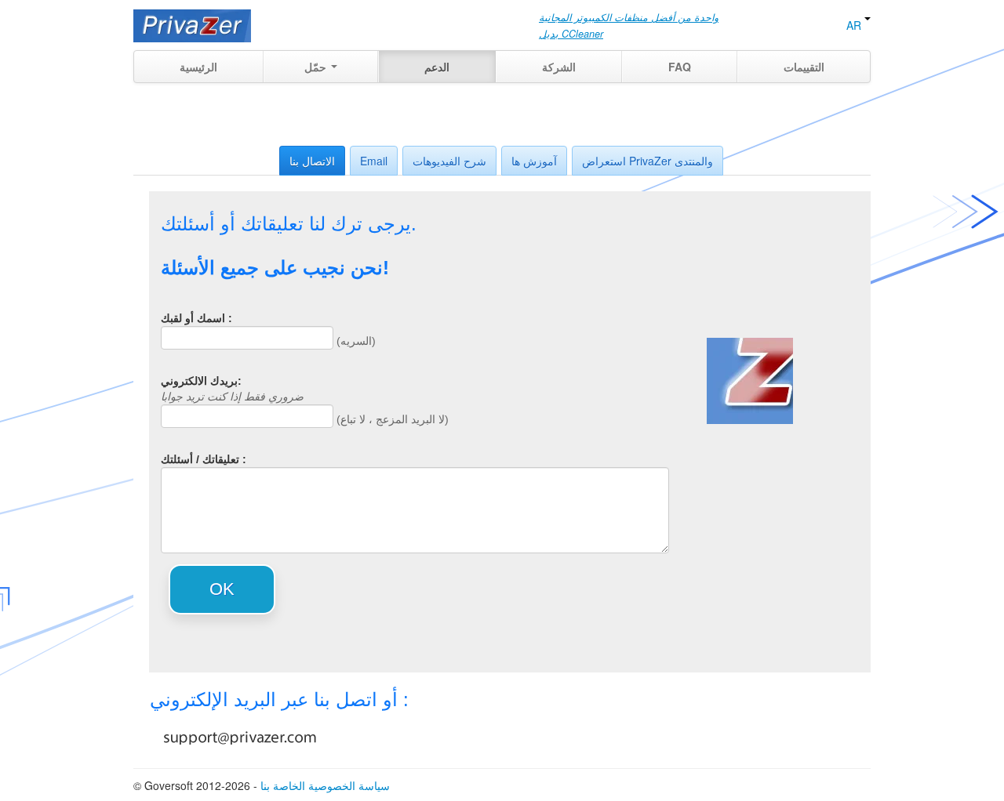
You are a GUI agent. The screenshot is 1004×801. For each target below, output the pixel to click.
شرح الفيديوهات (449, 161)
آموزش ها (534, 161)
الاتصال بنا (312, 161)
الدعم (436, 66)
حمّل (316, 66)
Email (373, 161)
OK (222, 589)
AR (855, 25)
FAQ (679, 66)
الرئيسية (198, 66)
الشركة (559, 66)
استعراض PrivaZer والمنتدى (647, 161)
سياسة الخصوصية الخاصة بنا (325, 785)
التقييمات (804, 66)
